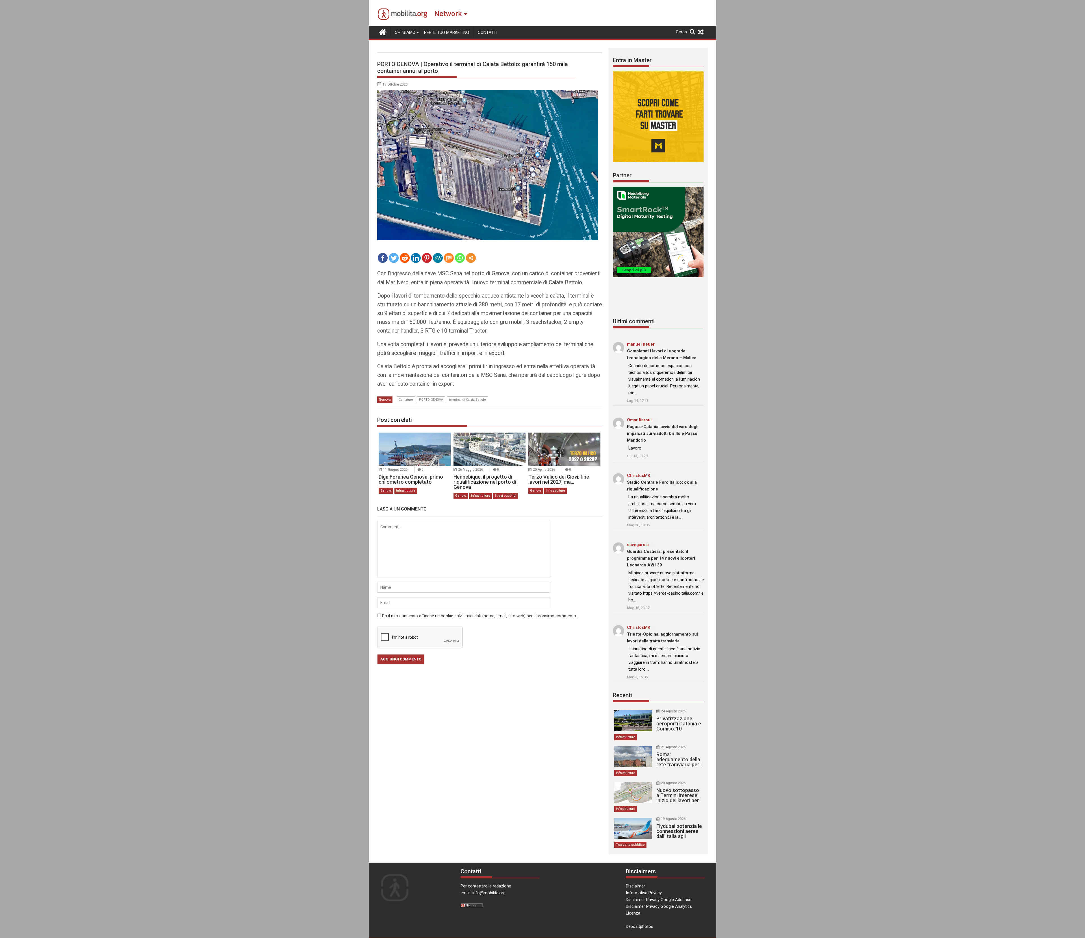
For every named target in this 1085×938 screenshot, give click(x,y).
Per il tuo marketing (446, 32)
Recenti (622, 695)
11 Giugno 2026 (395, 470)
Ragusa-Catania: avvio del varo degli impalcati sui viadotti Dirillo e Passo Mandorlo (662, 433)
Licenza (633, 913)
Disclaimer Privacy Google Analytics (659, 906)
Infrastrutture (405, 490)
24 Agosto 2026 (673, 711)
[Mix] (449, 258)
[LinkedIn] (416, 258)
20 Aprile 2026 (544, 470)
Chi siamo (405, 32)
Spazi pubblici (505, 496)
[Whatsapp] (460, 258)
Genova (385, 400)
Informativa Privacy (644, 892)
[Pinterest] (427, 258)
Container (406, 400)
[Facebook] (383, 258)
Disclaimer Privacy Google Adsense (658, 899)
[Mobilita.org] (382, 31)
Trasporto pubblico (630, 845)
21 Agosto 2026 (673, 747)
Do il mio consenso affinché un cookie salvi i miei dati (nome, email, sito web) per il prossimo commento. (479, 615)
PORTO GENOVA (431, 400)
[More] (471, 258)
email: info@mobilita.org (483, 892)
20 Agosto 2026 (673, 783)
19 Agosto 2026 (673, 819)
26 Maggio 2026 (470, 470)
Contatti (487, 32)
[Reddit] (405, 258)
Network (448, 14)
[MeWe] (438, 258)
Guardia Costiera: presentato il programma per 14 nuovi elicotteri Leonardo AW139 (661, 558)
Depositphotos (639, 926)
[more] (471, 258)
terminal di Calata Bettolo (467, 400)
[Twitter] (394, 258)
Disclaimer (635, 886)
